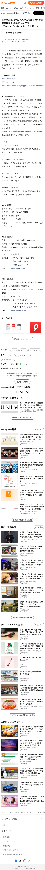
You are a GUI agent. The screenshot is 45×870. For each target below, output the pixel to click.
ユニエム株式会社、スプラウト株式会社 (15, 39)
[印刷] (25, 364)
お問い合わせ (22, 382)
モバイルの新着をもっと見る (22, 520)
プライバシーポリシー (11, 850)
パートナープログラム (11, 841)
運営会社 (6, 837)
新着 (2, 8)
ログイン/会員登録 (36, 3)
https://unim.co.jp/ (18, 268)
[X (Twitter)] (17, 364)
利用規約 (6, 846)
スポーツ (23, 350)
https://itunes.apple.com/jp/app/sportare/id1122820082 (23, 86)
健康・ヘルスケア (8, 359)
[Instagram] (24, 860)
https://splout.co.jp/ (18, 310)
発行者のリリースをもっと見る (22, 417)
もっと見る (39, 430)
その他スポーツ (24, 355)
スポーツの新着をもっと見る (22, 617)
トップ (4, 812)
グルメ (16, 8)
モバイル (14, 350)
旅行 (21, 8)
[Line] (21, 364)
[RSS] (29, 860)
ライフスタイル (34, 350)
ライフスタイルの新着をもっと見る (22, 715)
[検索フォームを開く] (25, 3)
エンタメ (9, 8)
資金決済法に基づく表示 (12, 854)
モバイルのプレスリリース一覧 (20, 812)
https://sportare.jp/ (8, 79)
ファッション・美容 (32, 8)
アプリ (13, 355)
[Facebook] (12, 364)
